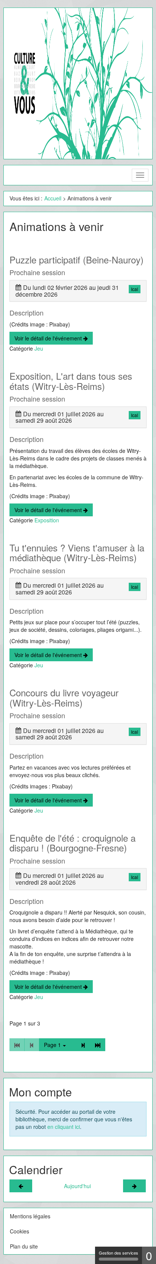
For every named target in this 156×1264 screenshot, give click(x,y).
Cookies (19, 1231)
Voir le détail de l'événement (48, 338)
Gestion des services (118, 1253)
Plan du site (24, 1246)
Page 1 (52, 1044)
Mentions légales (30, 1216)
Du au (67, 291)
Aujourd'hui (77, 1186)
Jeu (38, 348)
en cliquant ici (63, 1126)
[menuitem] (52, 198)
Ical (134, 289)
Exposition (46, 520)
